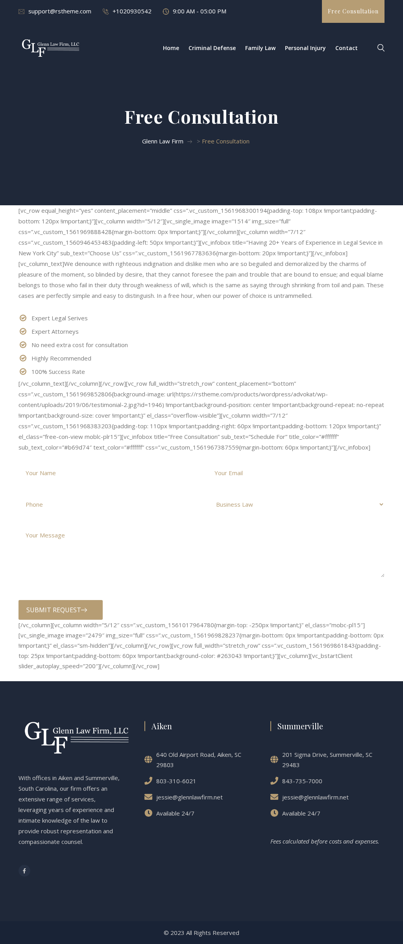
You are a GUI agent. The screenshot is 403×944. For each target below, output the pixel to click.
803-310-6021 (176, 781)
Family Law (260, 48)
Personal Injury (305, 48)
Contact (346, 48)
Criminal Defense (212, 48)
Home (171, 48)
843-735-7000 (302, 781)
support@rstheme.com (59, 11)
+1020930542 (132, 11)
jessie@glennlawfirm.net (189, 797)
